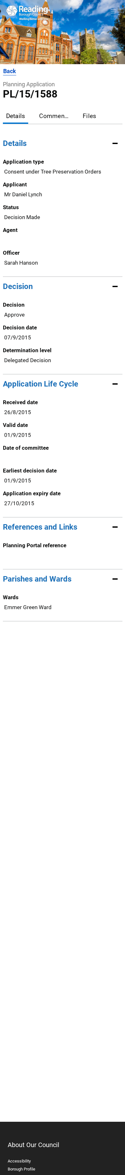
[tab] (16, 116)
